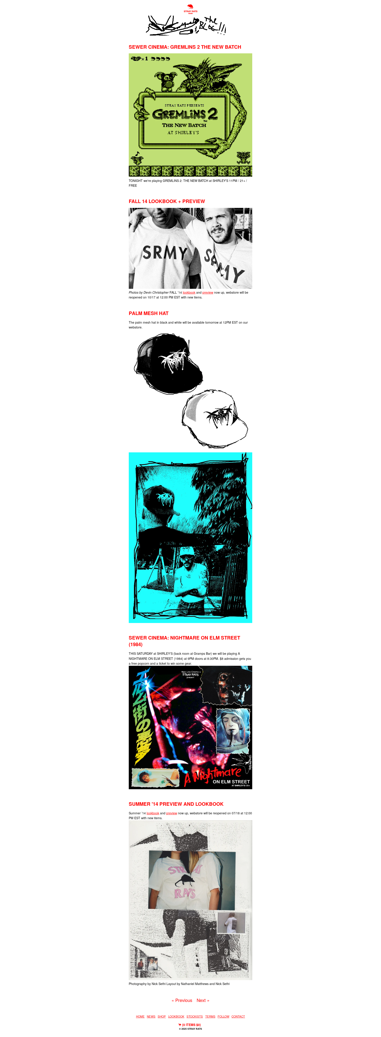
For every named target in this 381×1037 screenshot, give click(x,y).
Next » (203, 1000)
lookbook (189, 292)
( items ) (191, 1024)
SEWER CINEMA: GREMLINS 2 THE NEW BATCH (185, 46)
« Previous (182, 1000)
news (151, 1016)
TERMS (210, 1016)
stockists (195, 1016)
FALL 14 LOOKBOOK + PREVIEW (167, 201)
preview (207, 292)
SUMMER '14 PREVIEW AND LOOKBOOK (176, 803)
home (140, 1016)
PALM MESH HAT (148, 313)
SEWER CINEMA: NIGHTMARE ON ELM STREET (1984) (184, 641)
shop (162, 1016)
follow (223, 1016)
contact (238, 1016)
